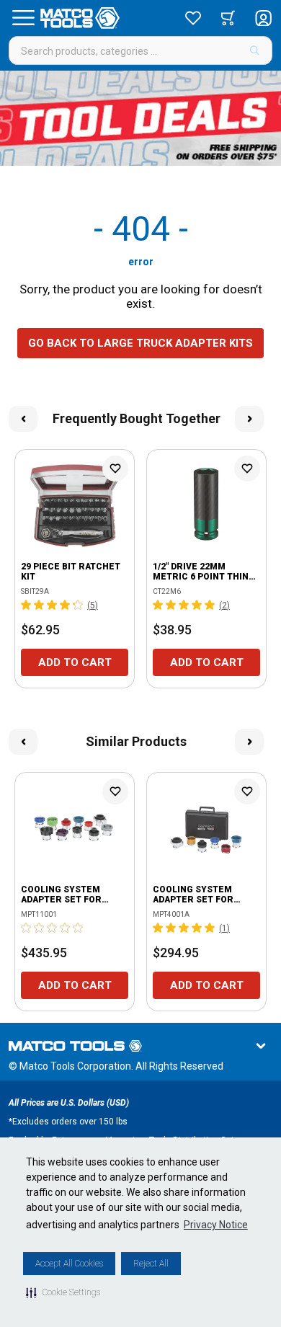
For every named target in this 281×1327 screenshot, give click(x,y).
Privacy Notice (216, 1224)
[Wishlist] (193, 18)
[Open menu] (23, 18)
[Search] (255, 50)
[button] (63, 1292)
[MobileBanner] (140, 118)
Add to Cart (75, 662)
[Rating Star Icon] (26, 605)
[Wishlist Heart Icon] (115, 468)
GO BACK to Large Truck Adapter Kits (140, 343)
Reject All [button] (151, 1264)
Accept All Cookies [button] (69, 1264)
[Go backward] (23, 419)
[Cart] (228, 18)
